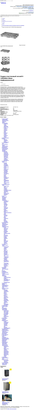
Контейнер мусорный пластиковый (6, 163)
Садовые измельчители (6, 278)
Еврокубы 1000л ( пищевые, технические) (6, 301)
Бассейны (3, 270)
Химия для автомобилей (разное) (6, 140)
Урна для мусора (5, 175)
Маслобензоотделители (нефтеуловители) (5, 339)
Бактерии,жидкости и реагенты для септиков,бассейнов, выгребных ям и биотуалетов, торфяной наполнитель (5, 224)
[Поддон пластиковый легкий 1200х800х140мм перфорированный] (9, 45)
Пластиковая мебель (5, 272)
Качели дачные (6, 127)
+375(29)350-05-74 (25, 6)
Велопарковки (4, 271)
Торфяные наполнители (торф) (5, 238)
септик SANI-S (6, 313)
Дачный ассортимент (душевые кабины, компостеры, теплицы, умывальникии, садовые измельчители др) (5, 120)
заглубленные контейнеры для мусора (6, 166)
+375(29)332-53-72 (26, 8)
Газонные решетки (5, 134)
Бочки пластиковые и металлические (6, 304)
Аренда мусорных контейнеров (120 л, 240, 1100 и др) (5, 204)
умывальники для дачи (6, 129)
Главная (3, 18)
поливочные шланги (5, 131)
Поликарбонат (6, 123)
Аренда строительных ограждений (6, 207)
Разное (5, 132)
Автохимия (3, 138)
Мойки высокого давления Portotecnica (6, 349)
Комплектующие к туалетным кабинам (6, 247)
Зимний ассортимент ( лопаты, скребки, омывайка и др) (5, 363)
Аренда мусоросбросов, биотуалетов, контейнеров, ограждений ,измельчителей (4, 198)
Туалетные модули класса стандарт (6, 266)
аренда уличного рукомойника (6, 201)
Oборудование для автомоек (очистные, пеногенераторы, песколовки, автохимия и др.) (5, 149)
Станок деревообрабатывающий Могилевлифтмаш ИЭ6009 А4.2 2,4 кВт (5, 403)
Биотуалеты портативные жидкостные (6, 252)
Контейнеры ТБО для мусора (6, 173)
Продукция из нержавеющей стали (5, 337)
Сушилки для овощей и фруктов (6, 136)
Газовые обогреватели (5, 137)
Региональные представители (7, 21)
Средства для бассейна (6, 236)
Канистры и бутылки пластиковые (6, 294)
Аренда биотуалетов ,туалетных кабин (6, 215)
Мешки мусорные (5, 176)
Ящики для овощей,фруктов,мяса (7, 327)
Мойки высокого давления (4, 283)
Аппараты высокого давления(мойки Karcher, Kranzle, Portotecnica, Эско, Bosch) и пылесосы (5, 344)
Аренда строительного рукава (6, 218)
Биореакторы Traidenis (6, 315)
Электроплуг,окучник (7, 279)
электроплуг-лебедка (6, 195)
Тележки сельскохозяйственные (7, 277)
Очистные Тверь (6, 310)
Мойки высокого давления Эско (6, 353)
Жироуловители (6, 316)
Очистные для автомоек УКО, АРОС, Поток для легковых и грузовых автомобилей (6, 157)
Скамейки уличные (4, 305)
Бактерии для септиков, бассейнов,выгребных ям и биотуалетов (7, 233)
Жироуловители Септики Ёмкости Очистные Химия (4, 309)
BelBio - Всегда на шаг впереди (11, 408)
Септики (5, 317)
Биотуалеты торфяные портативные (6, 259)
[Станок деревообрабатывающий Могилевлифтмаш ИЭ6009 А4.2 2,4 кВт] (7, 400)
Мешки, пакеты (4, 333)
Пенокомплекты (6, 154)
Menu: (3, 0)
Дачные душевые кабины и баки (6, 125)
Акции (3, 19)
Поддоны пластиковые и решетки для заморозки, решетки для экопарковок (13, 25)
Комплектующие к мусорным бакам (6, 178)
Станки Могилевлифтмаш (6, 193)
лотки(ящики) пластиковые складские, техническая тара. (6, 325)
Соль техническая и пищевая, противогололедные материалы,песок (5, 145)
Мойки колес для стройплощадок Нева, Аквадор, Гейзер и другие (5, 286)
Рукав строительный (5, 334)
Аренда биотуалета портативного (6, 221)
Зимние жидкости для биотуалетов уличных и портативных (6, 242)
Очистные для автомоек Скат (6, 153)
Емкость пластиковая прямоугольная (6, 296)
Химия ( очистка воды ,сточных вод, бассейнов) (6, 312)
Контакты (3, 20)
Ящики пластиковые (5, 320)
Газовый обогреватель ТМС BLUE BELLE (5, 379)
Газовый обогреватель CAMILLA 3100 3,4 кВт (5, 392)
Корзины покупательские (6, 322)
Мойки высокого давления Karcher (6, 355)
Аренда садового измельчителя (6, 210)
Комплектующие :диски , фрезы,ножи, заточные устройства (6, 188)
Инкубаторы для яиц (5, 359)
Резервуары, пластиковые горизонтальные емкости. (6, 291)
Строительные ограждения (4, 319)
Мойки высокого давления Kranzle (6, 347)
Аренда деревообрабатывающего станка (7, 212)
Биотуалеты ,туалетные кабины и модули (5, 245)
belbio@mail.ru (31, 10)
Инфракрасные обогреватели (4, 341)
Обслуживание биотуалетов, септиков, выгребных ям (5, 268)
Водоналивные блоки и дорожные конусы (5, 329)
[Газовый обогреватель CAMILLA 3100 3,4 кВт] (7, 390)
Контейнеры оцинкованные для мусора (6, 171)
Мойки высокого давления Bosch (6, 352)
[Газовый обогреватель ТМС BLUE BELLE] (7, 377)
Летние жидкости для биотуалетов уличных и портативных (6, 229)
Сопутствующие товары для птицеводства (6, 361)
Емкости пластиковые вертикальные (6, 299)
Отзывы (3, 22)
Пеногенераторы (6, 160)
